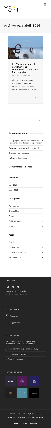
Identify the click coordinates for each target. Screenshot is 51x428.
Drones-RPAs (14, 211)
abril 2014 (13, 185)
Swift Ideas (33, 414)
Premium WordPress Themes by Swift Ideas (29, 417)
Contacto (33, 423)
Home (16, 423)
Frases (11, 216)
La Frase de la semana (18, 158)
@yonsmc (14, 316)
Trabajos (24, 423)
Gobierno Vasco (15, 221)
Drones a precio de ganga (19, 153)
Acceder (12, 242)
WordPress (11, 417)
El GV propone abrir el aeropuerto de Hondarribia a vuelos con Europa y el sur (25, 142)
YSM (16, 76)
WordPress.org (15, 257)
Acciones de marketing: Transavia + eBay (25, 148)
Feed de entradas (16, 247)
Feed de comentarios (17, 252)
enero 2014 (13, 190)
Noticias (12, 226)
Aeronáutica (14, 206)
